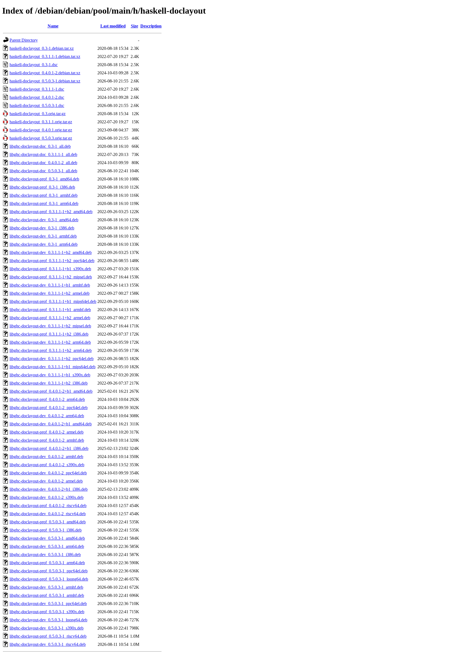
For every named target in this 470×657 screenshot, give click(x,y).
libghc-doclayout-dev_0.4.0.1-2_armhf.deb (46, 456)
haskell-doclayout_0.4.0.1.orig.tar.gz (41, 130)
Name (53, 26)
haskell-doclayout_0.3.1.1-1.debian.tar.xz (45, 56)
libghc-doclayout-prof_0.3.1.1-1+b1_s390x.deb (50, 268)
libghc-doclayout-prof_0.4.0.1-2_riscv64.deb (48, 505)
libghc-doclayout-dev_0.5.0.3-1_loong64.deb (48, 620)
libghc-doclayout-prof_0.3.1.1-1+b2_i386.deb (49, 334)
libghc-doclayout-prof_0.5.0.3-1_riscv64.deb (48, 636)
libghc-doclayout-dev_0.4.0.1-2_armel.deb (46, 481)
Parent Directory (24, 40)
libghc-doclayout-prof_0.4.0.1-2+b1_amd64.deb (51, 391)
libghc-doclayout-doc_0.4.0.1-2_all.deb (43, 162)
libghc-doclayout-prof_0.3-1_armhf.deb (44, 195)
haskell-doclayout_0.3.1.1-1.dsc (37, 89)
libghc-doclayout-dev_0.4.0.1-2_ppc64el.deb (48, 473)
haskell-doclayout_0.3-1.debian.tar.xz (42, 48)
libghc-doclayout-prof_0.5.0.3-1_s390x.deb (47, 611)
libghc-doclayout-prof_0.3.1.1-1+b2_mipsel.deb (51, 277)
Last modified (113, 26)
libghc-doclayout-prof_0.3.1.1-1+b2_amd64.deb (51, 211)
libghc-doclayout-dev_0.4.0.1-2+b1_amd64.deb (51, 424)
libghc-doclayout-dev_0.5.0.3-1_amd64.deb (47, 538)
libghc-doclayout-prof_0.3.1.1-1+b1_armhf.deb (50, 309)
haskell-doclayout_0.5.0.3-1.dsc (37, 105)
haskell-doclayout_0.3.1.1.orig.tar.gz (41, 121)
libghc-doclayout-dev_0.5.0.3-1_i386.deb (45, 554)
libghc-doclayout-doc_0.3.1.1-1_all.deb (43, 154)
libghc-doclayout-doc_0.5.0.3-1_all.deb (43, 170)
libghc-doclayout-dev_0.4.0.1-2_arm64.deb (47, 415)
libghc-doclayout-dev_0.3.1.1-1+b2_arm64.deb (50, 342)
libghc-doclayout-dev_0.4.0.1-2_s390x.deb (47, 497)
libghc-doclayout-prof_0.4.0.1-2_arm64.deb (47, 399)
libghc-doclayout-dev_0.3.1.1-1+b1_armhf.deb (50, 285)
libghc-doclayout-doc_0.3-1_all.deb (40, 146)
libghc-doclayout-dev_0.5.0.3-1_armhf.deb (46, 587)
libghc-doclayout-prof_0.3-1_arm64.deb (44, 203)
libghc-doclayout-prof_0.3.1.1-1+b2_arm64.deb (51, 350)
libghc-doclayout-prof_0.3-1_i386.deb (42, 187)
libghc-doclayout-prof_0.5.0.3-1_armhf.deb (47, 595)
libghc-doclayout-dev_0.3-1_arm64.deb (44, 244)
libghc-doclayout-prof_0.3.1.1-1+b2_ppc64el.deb (52, 260)
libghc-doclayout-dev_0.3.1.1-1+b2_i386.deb (49, 383)
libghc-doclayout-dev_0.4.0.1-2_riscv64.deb (48, 513)
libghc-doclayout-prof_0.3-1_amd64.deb (44, 179)
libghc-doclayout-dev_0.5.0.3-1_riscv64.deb (48, 644)
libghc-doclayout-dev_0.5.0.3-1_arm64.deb (47, 546)
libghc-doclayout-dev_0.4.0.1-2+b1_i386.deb (49, 489)
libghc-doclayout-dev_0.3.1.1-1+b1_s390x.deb (50, 375)
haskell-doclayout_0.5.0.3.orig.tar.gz (41, 138)
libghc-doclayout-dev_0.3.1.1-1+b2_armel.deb (49, 293)
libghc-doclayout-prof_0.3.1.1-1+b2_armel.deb (50, 317)
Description (151, 26)
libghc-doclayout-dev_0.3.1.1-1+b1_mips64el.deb (52, 366)
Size (134, 26)
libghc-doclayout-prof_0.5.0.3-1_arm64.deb (47, 562)
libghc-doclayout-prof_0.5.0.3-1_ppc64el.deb (49, 571)
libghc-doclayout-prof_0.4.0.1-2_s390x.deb (47, 464)
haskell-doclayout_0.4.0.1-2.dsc (37, 97)
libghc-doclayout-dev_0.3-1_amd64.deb (44, 219)
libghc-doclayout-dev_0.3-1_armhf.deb (43, 236)
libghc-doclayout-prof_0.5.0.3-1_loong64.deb (49, 579)
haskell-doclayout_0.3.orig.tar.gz (38, 113)
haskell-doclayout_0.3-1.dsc (34, 64)
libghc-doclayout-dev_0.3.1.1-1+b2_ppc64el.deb (52, 358)
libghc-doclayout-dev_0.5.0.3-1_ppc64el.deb (48, 603)
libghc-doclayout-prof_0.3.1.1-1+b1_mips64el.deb (53, 301)
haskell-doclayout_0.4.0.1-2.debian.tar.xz (45, 72)
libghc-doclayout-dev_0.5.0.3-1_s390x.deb (47, 628)
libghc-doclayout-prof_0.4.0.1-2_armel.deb (47, 432)
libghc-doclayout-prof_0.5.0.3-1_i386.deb (46, 530)
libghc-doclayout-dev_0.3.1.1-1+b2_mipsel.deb (50, 326)
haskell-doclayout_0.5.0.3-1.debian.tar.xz (45, 81)
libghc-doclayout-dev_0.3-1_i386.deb (42, 228)
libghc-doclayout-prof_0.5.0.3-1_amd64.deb (48, 522)
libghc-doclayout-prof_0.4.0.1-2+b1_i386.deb (49, 448)
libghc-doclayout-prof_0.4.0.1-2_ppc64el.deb (49, 407)
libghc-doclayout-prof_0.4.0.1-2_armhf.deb (47, 440)
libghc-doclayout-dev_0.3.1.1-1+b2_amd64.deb (51, 252)
